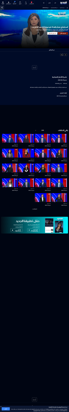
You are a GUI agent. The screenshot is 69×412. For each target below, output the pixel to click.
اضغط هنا (35, 410)
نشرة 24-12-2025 (15, 160)
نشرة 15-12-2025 (64, 205)
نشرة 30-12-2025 (48, 145)
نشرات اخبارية (62, 7)
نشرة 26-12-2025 (48, 160)
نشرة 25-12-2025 (31, 160)
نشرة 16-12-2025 (15, 190)
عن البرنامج (52, 50)
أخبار (55, 2)
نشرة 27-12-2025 (64, 160)
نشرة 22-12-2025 (48, 175)
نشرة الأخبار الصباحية (54, 7)
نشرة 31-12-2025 (64, 145)
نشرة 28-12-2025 (15, 145)
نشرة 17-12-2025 (31, 190)
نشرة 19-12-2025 (64, 190)
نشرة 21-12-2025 (31, 175)
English (3, 3)
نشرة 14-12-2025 (48, 205)
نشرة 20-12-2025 (15, 175)
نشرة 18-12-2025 (48, 190)
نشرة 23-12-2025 (64, 175)
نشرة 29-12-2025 (31, 145)
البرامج (49, 2)
